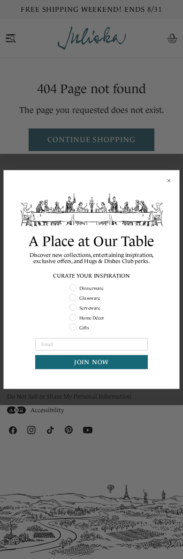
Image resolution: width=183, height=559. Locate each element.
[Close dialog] (169, 180)
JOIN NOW (91, 362)
